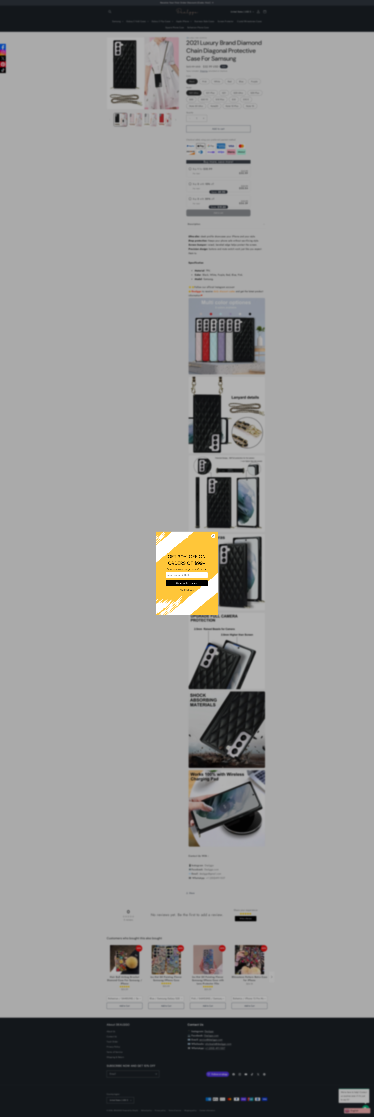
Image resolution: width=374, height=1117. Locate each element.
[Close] (213, 521)
